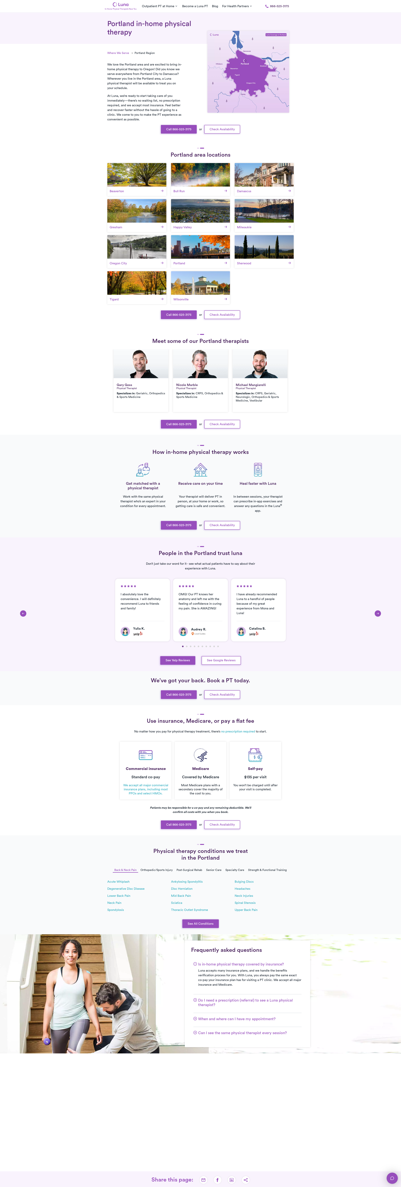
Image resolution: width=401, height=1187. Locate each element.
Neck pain (114, 902)
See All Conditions (201, 923)
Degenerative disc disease (126, 888)
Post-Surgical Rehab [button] (189, 870)
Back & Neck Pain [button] (125, 870)
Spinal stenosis (245, 902)
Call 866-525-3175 (178, 129)
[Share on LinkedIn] (232, 1180)
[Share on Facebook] (217, 1180)
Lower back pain (118, 895)
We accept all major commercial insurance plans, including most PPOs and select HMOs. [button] (145, 789)
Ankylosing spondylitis (187, 881)
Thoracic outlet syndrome (189, 910)
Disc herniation (182, 888)
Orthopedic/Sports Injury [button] (157, 870)
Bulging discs (244, 881)
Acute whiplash (118, 881)
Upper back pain (246, 910)
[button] (183, 646)
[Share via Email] (203, 1180)
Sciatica (176, 902)
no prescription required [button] (238, 731)
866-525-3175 (279, 6)
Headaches (242, 888)
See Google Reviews (221, 660)
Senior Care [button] (213, 870)
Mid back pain (181, 895)
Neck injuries (244, 895)
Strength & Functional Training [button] (267, 870)
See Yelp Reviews (178, 660)
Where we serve (118, 53)
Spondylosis (115, 910)
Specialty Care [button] (234, 870)
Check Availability (222, 129)
